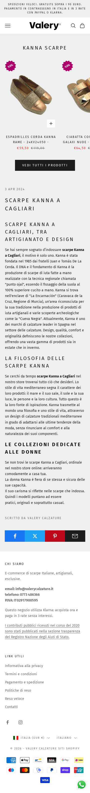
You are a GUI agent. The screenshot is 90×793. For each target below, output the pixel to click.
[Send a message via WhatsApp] (82, 785)
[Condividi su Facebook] (15, 536)
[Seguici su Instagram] (20, 722)
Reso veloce (14, 699)
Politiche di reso (18, 690)
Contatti (11, 707)
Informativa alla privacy (24, 666)
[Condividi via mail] (75, 536)
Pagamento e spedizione (24, 682)
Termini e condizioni (21, 674)
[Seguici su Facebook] (7, 722)
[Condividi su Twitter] (35, 536)
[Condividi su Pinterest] (55, 536)
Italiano (64, 737)
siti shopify (69, 748)
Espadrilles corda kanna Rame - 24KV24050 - (31, 139)
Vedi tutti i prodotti (45, 165)
